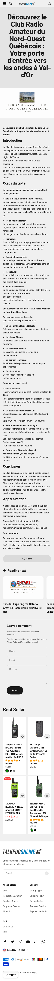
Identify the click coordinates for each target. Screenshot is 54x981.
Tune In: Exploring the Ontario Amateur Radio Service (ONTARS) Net (22, 607)
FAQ (5, 890)
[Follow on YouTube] (28, 942)
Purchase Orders (10, 901)
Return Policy (36, 890)
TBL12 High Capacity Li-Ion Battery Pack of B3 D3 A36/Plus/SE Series (38, 750)
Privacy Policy (12, 642)
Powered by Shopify (29, 972)
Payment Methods (38, 911)
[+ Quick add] (22, 736)
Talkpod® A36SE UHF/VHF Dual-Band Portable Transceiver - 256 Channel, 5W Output (39, 810)
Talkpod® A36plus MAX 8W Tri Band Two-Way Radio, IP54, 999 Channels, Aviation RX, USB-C (14, 750)
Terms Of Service (38, 906)
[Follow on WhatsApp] (43, 942)
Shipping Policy (37, 896)
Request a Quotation (12, 896)
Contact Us (8, 926)
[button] (12, 760)
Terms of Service (27, 642)
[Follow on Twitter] (13, 942)
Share (29, 558)
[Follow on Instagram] (20, 942)
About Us (7, 911)
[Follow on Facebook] (5, 942)
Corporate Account (12, 906)
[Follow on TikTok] (36, 942)
